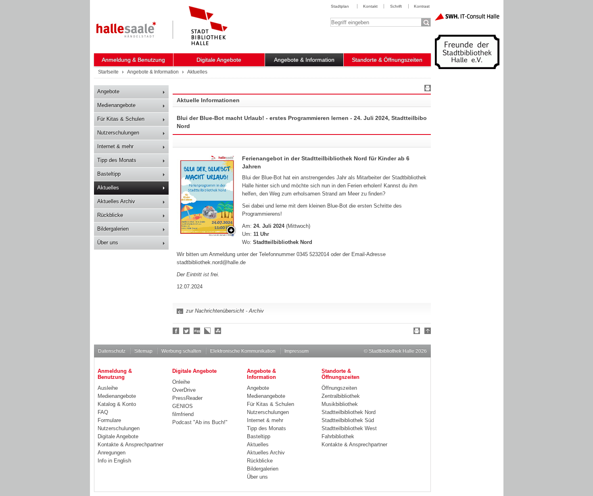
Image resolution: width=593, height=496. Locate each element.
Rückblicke (110, 215)
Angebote (108, 91)
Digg (197, 331)
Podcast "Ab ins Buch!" (200, 422)
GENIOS (182, 406)
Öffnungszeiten (339, 388)
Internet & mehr (115, 146)
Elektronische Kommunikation (243, 351)
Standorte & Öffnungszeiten (387, 60)
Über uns (107, 243)
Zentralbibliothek (341, 396)
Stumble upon (218, 331)
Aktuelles (108, 188)
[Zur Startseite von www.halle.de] (126, 29)
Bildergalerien (113, 229)
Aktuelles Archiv (116, 201)
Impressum (296, 351)
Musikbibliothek (340, 404)
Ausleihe (108, 388)
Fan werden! (176, 331)
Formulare (109, 420)
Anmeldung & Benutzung (133, 60)
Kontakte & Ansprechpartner (130, 444)
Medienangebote (116, 105)
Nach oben (426, 332)
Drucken (426, 89)
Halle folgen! (186, 331)
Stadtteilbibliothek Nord (349, 412)
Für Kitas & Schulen (120, 119)
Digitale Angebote (218, 60)
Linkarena (207, 331)
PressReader (187, 398)
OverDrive (184, 390)
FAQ (103, 412)
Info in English (114, 461)
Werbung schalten (181, 351)
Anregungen (111, 453)
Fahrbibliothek (338, 436)
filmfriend (183, 414)
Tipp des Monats (116, 160)
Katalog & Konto (117, 404)
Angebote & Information (304, 60)
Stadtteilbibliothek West (349, 428)
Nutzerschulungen (118, 133)
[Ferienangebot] (207, 196)
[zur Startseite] (208, 25)
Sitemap (143, 351)
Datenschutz (111, 351)
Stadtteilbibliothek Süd (348, 420)
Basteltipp (109, 174)
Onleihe (181, 382)
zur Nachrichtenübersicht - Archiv (225, 311)
